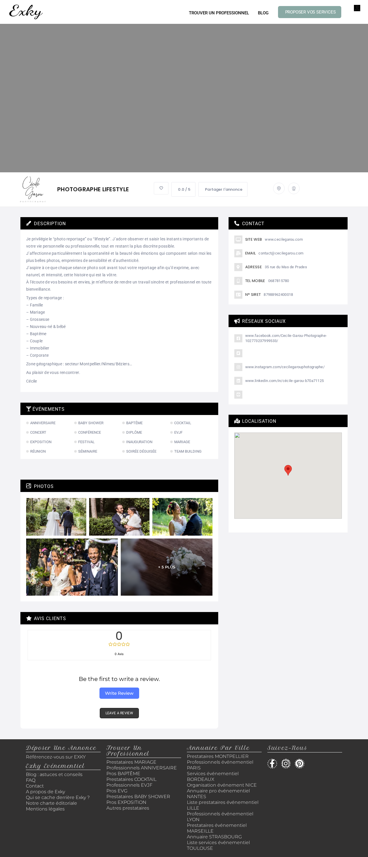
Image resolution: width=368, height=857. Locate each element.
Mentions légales (45, 809)
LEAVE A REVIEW (119, 713)
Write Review (119, 693)
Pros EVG (116, 791)
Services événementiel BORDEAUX (213, 776)
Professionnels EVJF (129, 785)
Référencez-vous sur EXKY (56, 757)
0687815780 (278, 281)
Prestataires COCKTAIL (131, 779)
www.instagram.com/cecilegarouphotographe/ (285, 367)
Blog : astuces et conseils (55, 774)
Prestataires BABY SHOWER (138, 796)
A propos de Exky (46, 791)
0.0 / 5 (184, 189)
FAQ (30, 780)
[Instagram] (286, 764)
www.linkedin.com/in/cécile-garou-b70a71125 (284, 381)
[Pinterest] (299, 764)
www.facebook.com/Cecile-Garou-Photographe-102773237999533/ (286, 338)
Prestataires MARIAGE (131, 762)
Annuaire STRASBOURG (214, 836)
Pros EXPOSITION (126, 802)
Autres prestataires (127, 808)
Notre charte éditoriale (51, 803)
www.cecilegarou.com (284, 239)
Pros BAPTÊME (123, 773)
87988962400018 (278, 294)
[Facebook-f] (272, 764)
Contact (35, 786)
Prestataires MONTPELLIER (218, 756)
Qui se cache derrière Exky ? (58, 797)
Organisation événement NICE (222, 785)
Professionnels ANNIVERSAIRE (141, 768)
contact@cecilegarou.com (280, 253)
